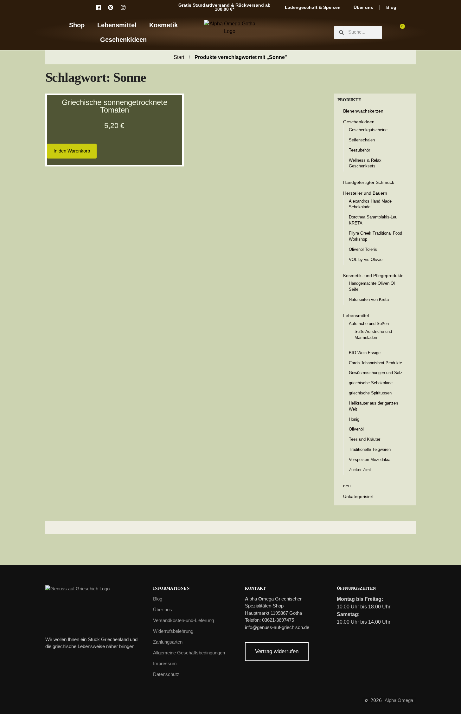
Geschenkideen (123, 39)
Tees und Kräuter (364, 439)
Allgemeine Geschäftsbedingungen (189, 652)
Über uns (363, 7)
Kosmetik (163, 25)
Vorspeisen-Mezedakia (369, 459)
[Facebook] (98, 7)
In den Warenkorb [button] (72, 150)
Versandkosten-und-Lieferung (183, 620)
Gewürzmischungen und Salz (375, 372)
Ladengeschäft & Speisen (313, 7)
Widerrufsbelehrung (173, 631)
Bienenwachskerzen (363, 111)
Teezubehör (359, 150)
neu (347, 485)
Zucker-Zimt (360, 469)
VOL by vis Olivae (365, 259)
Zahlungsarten (167, 642)
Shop (77, 25)
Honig (354, 419)
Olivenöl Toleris (363, 249)
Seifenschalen (362, 140)
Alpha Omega (399, 700)
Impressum (165, 663)
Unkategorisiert (358, 496)
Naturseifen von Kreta (369, 299)
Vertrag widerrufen (276, 651)
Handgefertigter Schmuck (368, 182)
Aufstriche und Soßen (369, 323)
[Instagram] (123, 7)
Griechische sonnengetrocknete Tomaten (114, 106)
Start (179, 57)
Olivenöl (356, 429)
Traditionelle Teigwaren (370, 449)
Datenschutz (166, 674)
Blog (391, 7)
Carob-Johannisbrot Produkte (375, 362)
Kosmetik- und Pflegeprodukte (373, 275)
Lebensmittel (117, 25)
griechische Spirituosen (370, 393)
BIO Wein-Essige (365, 352)
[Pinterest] (110, 7)
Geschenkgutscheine (368, 129)
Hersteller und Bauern (365, 193)
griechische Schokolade (371, 382)
